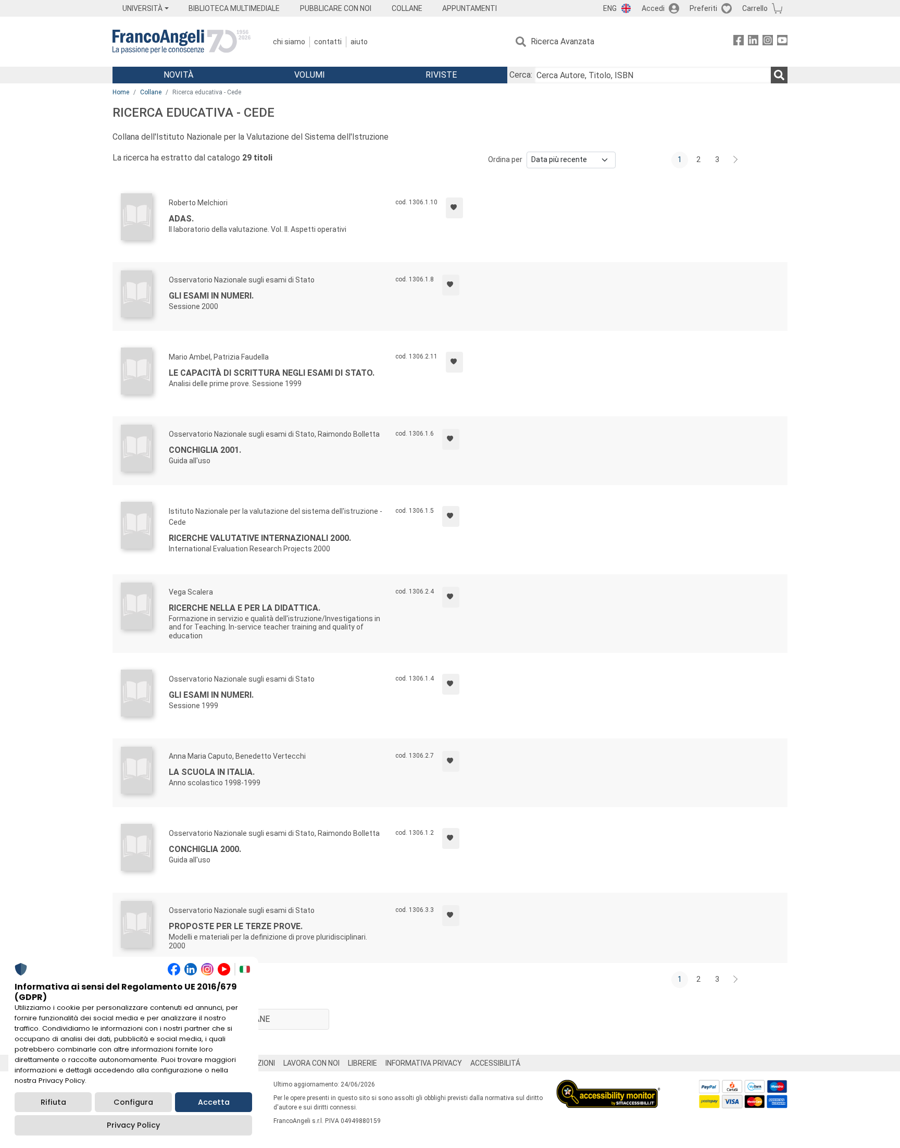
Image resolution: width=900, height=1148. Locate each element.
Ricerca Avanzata (562, 41)
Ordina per (505, 159)
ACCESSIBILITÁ (495, 1063)
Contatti (328, 42)
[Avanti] (736, 160)
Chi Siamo (289, 42)
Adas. (181, 219)
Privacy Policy (133, 1125)
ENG (610, 8)
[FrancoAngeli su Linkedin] (753, 42)
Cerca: (520, 75)
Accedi (653, 8)
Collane (150, 92)
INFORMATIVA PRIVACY (423, 1063)
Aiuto (359, 42)
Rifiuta (53, 1102)
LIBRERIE (362, 1063)
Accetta (214, 1102)
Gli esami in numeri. (211, 296)
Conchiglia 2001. (205, 450)
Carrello (755, 8)
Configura (133, 1102)
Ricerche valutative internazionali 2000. (260, 538)
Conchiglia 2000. (205, 849)
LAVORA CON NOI (311, 1063)
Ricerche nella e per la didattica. (244, 608)
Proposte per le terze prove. (236, 926)
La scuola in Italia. (212, 772)
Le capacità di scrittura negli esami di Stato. (271, 373)
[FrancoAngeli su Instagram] (767, 42)
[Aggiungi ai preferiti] (454, 207)
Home (121, 92)
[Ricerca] (779, 75)
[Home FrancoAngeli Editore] (182, 41)
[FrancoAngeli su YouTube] (782, 42)
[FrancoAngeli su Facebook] (738, 42)
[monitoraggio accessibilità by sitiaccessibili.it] (608, 1086)
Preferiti (703, 8)
